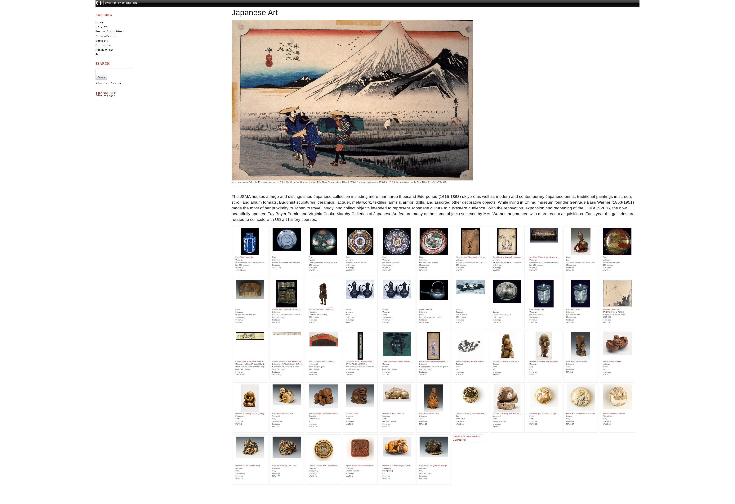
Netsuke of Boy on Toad (429, 414)
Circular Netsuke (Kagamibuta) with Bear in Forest (476, 414)
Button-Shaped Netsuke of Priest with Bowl (583, 414)
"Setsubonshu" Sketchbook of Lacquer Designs (474, 257)
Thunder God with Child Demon (321, 309)
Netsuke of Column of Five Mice (506, 361)
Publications (105, 50)
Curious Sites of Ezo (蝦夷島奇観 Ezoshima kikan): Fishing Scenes (262, 361)
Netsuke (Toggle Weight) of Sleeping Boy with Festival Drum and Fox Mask (339, 414)
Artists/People (106, 36)
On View (102, 27)
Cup (604, 257)
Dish (274, 257)
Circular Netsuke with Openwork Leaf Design (327, 466)
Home (100, 22)
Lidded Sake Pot (425, 309)
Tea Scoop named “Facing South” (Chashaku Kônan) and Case (371, 361)
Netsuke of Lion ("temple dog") (247, 466)
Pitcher (348, 309)
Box (310, 257)
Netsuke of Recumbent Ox (393, 414)
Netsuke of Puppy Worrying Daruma (396, 466)
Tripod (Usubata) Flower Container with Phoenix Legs (403, 361)
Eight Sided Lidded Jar (244, 257)
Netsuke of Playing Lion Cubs (284, 466)
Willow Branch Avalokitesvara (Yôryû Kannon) (437, 361)
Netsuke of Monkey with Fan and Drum (508, 414)
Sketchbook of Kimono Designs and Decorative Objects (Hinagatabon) (521, 257)
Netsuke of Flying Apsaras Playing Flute (472, 361)
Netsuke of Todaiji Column (576, 361)
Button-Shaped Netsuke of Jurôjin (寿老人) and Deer (550, 414)
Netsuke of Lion (352, 414)
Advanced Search (108, 83)
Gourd (568, 257)
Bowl (348, 257)
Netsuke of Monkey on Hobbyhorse (543, 361)
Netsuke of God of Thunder (614, 414)
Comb (237, 309)
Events (100, 54)
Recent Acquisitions (110, 31)
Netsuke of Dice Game (612, 361)
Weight (458, 309)
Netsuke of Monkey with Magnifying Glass (252, 414)
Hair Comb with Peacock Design (322, 361)
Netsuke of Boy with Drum (282, 414)
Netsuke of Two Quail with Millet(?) (433, 466)
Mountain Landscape (611, 309)
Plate (384, 257)
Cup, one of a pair (536, 309)
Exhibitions (104, 45)
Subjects (102, 40)
